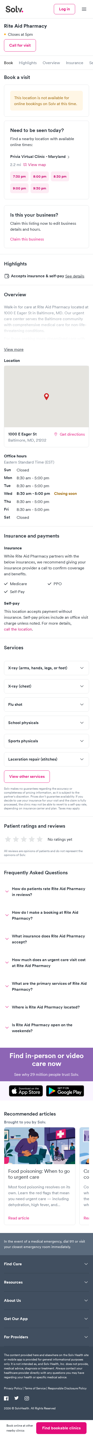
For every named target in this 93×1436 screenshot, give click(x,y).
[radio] (19, 176)
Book (8, 62)
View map (37, 164)
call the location (18, 629)
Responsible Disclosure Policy (67, 1388)
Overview (51, 62)
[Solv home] (14, 9)
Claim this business (27, 239)
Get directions (72, 434)
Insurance (74, 62)
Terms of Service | (35, 1388)
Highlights (28, 62)
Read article (18, 1217)
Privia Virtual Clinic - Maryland (38, 156)
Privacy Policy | (14, 1388)
